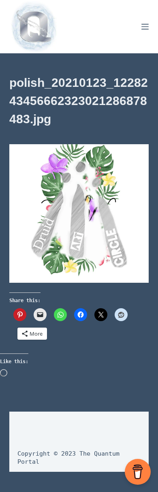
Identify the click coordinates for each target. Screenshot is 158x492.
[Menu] (145, 26)
